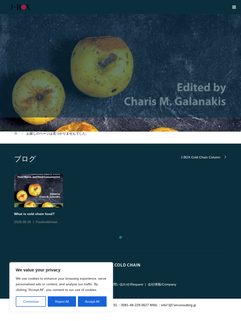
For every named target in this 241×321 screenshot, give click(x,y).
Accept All (92, 301)
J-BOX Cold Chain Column (200, 157)
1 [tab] (120, 237)
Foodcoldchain (47, 222)
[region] (61, 287)
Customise (31, 301)
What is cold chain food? (34, 214)
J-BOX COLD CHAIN (121, 264)
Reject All (62, 301)
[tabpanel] (123, 199)
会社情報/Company (162, 284)
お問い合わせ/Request (126, 284)
